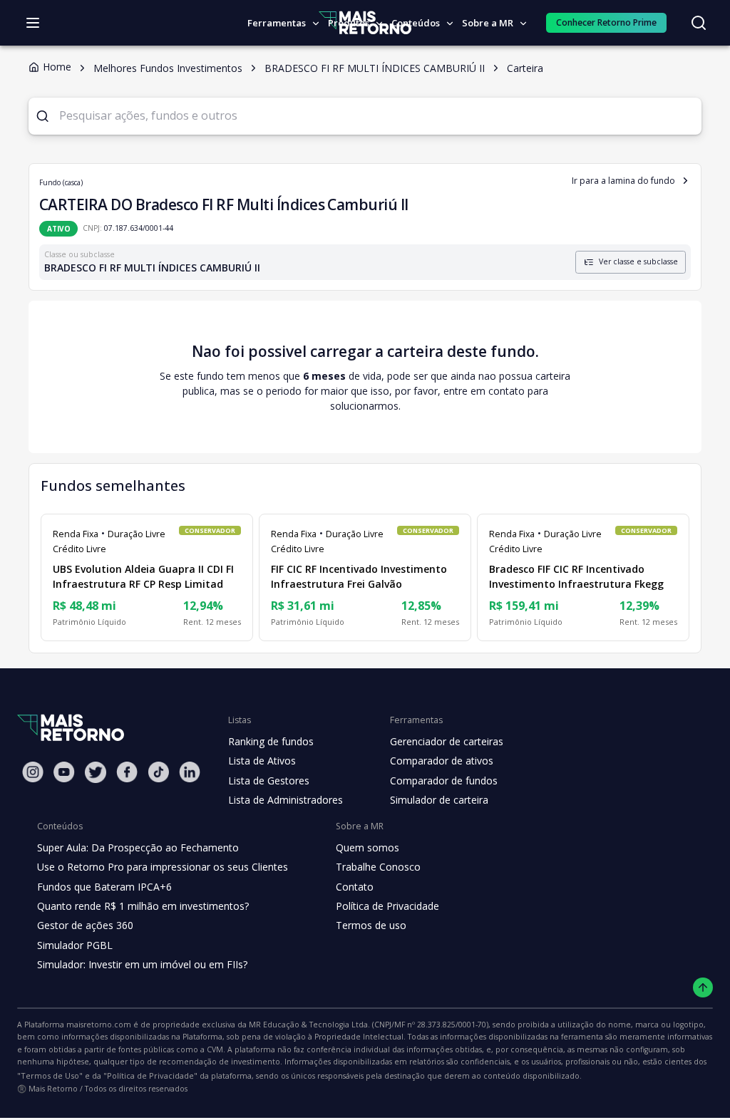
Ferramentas (276, 22)
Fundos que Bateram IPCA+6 (104, 886)
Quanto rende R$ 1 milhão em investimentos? (143, 906)
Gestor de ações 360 (85, 925)
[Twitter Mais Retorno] (95, 772)
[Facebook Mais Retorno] (127, 772)
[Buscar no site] (698, 23)
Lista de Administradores (285, 800)
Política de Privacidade (387, 906)
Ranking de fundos (271, 741)
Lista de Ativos (262, 760)
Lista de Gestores (268, 780)
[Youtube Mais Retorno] (64, 772)
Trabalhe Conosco (378, 866)
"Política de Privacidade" (150, 1075)
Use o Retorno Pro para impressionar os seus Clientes (162, 866)
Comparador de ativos (441, 760)
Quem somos (367, 847)
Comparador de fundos (444, 780)
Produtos (348, 22)
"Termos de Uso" (50, 1075)
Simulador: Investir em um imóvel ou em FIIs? (142, 964)
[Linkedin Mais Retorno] (189, 772)
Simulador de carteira (439, 800)
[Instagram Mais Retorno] (32, 772)
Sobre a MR (487, 22)
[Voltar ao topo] (703, 988)
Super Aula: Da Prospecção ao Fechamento (138, 847)
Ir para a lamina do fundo (623, 181)
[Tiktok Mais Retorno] (158, 772)
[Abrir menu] (32, 22)
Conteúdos (415, 22)
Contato (355, 886)
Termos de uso (371, 925)
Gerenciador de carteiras (446, 741)
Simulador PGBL (75, 945)
